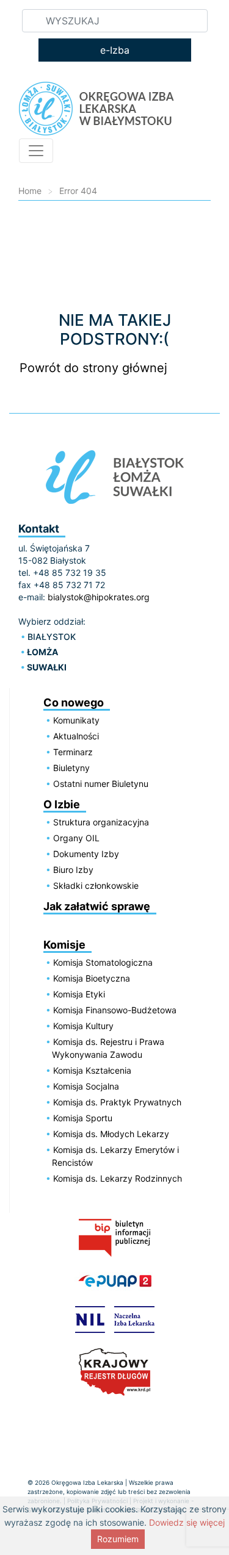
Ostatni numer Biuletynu (100, 783)
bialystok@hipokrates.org (99, 597)
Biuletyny (71, 768)
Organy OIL (76, 838)
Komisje (64, 944)
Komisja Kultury (83, 1026)
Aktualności (76, 736)
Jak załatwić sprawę (96, 906)
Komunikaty (76, 720)
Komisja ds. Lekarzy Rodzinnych (117, 1178)
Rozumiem (118, 1539)
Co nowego (73, 702)
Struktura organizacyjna (101, 822)
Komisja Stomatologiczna (103, 962)
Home (30, 190)
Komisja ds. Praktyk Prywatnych (117, 1102)
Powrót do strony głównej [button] (93, 368)
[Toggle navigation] (36, 150)
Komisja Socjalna (86, 1086)
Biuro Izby (73, 869)
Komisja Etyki (79, 994)
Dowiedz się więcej (187, 1522)
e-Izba (114, 50)
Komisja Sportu (82, 1118)
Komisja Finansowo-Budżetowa (114, 1010)
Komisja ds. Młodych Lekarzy (111, 1134)
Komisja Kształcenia (92, 1070)
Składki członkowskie (96, 885)
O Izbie (61, 804)
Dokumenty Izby (86, 854)
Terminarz (73, 752)
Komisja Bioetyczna (91, 978)
